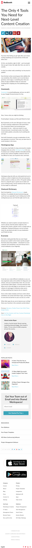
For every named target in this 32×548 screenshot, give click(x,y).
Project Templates (20, 488)
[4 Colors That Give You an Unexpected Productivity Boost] (5, 367)
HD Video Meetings (21, 518)
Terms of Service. (15, 539)
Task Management (20, 509)
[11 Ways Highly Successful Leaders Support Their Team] (5, 378)
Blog (4, 491)
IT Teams (5, 509)
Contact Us (6, 497)
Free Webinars (5, 427)
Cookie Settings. (15, 536)
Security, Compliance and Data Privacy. (15, 533)
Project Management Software (9, 442)
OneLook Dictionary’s (17, 192)
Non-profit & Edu (7, 518)
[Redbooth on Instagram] (30, 547)
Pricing (17, 485)
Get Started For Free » (16, 413)
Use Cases (5, 504)
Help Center (19, 499)
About (4, 488)
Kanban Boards (20, 515)
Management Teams (8, 512)
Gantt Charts (19, 512)
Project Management (21, 506)
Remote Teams (6, 515)
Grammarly (4, 92)
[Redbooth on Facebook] (23, 547)
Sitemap (5, 499)
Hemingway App (19, 150)
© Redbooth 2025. (15, 530)
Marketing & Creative (8, 506)
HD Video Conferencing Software (10, 437)
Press (4, 494)
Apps (17, 497)
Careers (5, 485)
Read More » (15, 365)
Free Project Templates (7, 432)
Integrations (19, 491)
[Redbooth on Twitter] (25, 547)
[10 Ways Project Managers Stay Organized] (5, 389)
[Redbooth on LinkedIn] (28, 547)
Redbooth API (19, 494)
